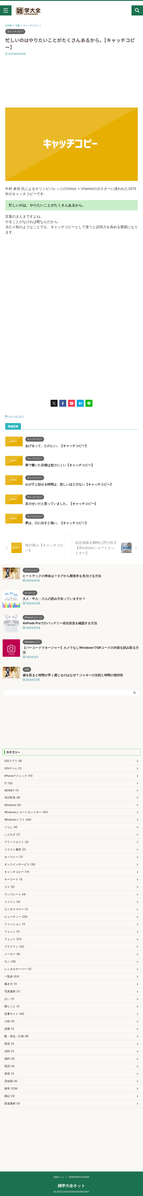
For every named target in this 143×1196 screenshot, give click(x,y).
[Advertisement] (71, 81)
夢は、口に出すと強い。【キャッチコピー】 (56, 523)
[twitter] (54, 403)
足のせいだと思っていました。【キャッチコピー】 (61, 503)
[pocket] (71, 403)
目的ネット (59, 1177)
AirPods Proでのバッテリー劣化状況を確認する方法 (60, 623)
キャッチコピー (16, 416)
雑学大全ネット (71, 1185)
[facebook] (62, 403)
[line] (88, 403)
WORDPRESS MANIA (79, 1177)
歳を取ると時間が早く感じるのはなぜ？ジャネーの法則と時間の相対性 (73, 675)
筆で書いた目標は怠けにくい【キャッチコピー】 (59, 465)
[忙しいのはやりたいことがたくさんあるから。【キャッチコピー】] (80, 403)
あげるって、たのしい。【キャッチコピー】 (56, 446)
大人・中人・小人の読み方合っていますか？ (54, 598)
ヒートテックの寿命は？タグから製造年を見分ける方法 (62, 576)
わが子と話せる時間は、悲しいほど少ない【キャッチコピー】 (69, 484)
